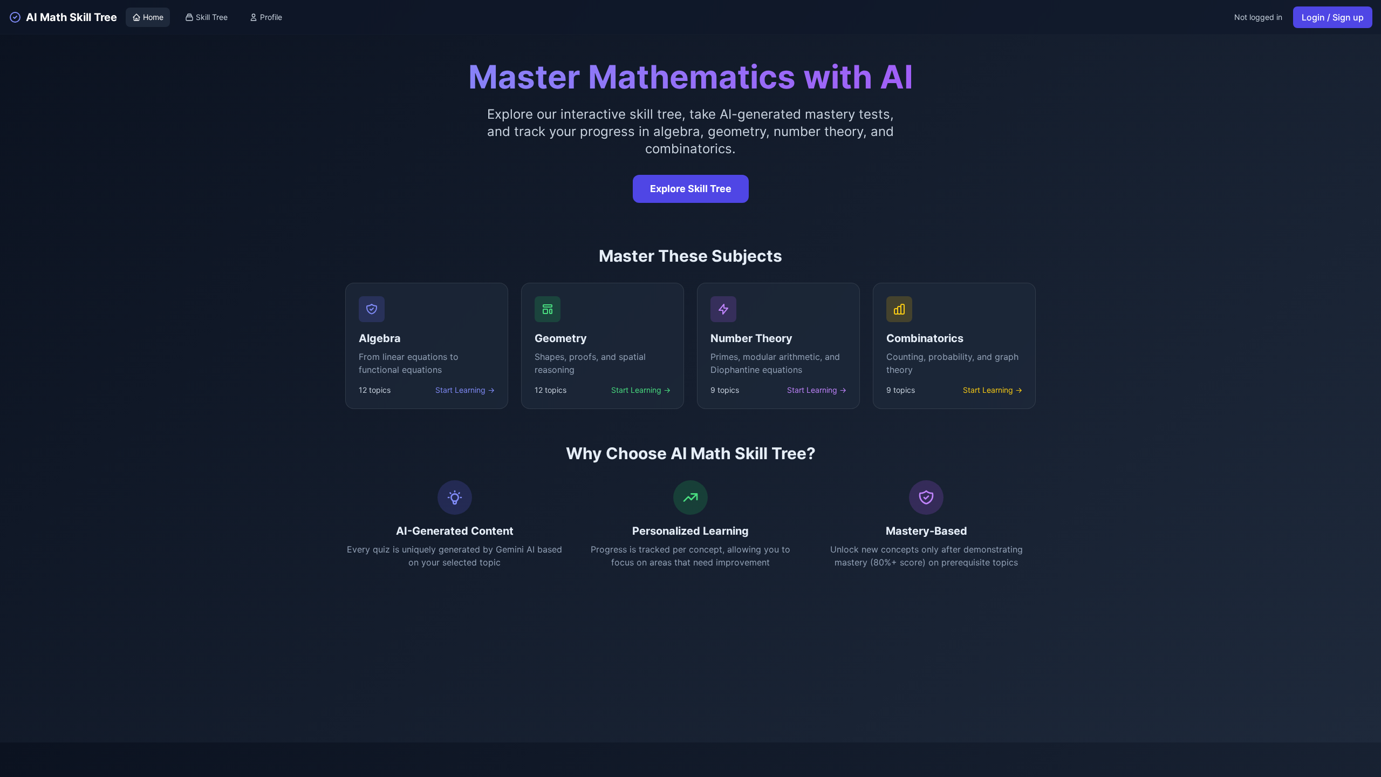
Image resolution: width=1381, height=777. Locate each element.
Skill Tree (212, 17)
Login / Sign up (1333, 17)
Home (153, 17)
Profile (271, 17)
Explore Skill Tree (690, 188)
